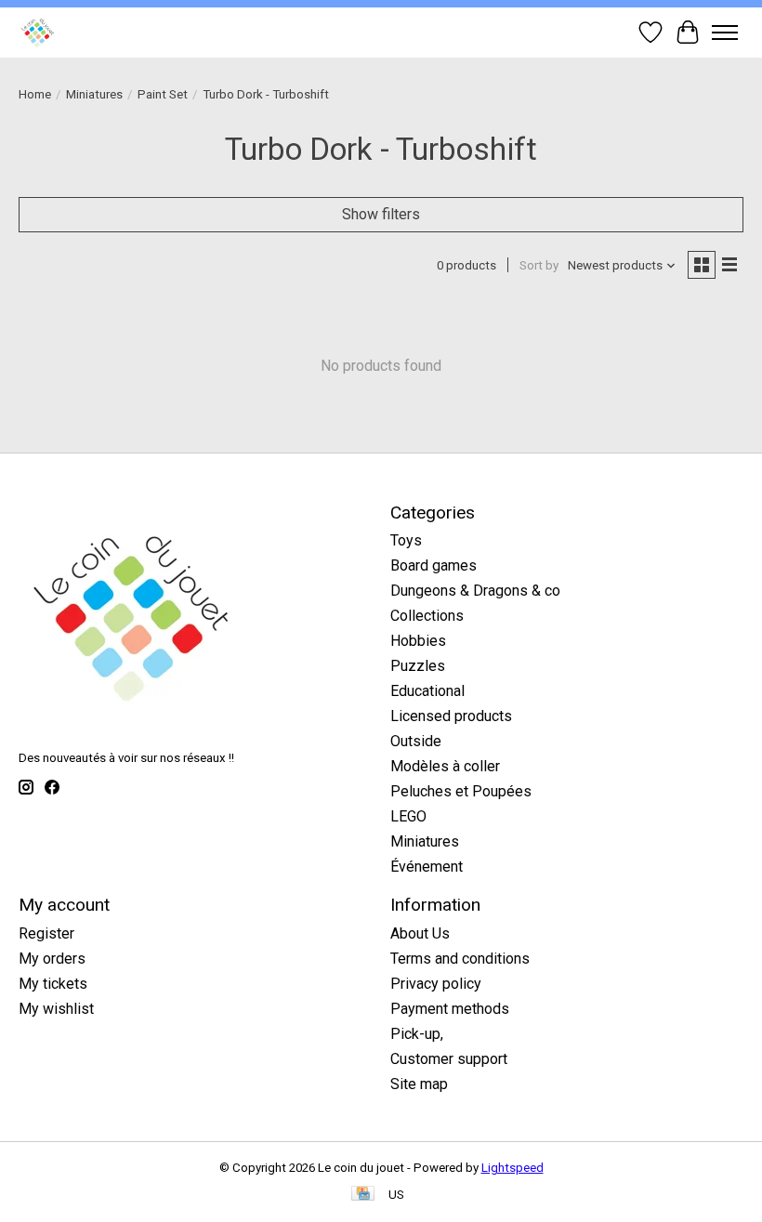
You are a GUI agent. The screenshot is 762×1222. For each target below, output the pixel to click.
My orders (52, 958)
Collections (427, 615)
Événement (426, 866)
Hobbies (418, 641)
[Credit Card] (362, 1194)
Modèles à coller (445, 766)
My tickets (53, 983)
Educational (427, 691)
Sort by (538, 265)
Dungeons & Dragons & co (475, 590)
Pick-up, (416, 1034)
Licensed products (451, 716)
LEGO (408, 816)
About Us (420, 933)
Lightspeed (512, 1168)
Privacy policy (435, 983)
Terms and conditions (460, 958)
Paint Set (163, 94)
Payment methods (449, 1009)
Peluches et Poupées (461, 791)
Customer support (448, 1059)
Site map (419, 1084)
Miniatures (94, 94)
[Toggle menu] (724, 32)
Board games (433, 565)
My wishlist (56, 1009)
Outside (415, 741)
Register (46, 933)
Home (35, 94)
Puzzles (417, 666)
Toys (406, 540)
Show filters (381, 214)
